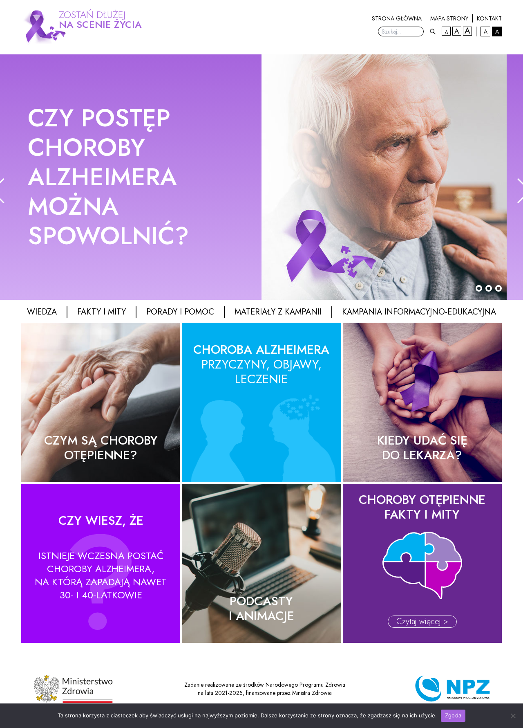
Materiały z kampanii (278, 312)
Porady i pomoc (180, 312)
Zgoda (453, 715)
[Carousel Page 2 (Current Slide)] (488, 288)
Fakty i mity (101, 312)
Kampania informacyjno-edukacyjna (419, 312)
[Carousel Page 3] (498, 288)
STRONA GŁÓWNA (397, 18)
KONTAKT (489, 18)
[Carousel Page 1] (479, 288)
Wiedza (42, 312)
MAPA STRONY (449, 18)
